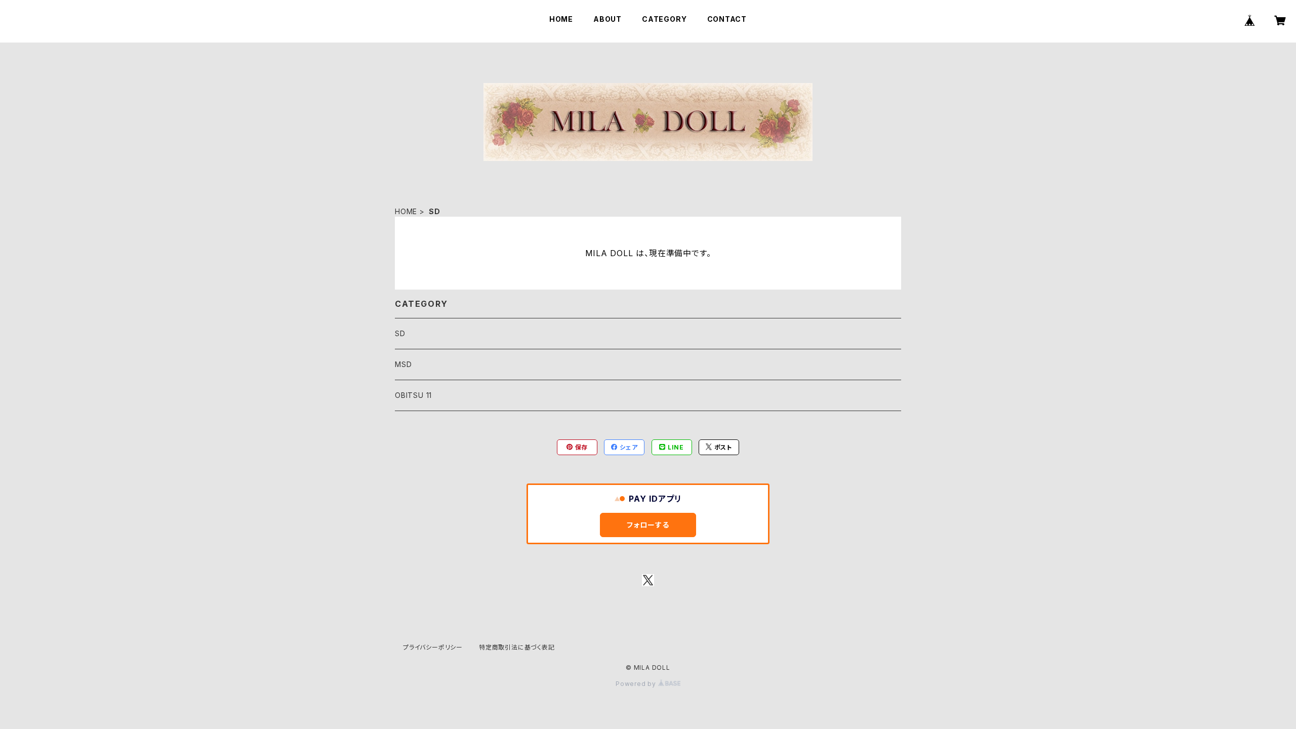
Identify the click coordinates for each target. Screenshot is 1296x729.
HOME (561, 19)
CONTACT (727, 19)
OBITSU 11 (413, 395)
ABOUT (607, 19)
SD (400, 333)
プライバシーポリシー (433, 647)
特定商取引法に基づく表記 (517, 647)
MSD (403, 364)
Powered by (637, 683)
